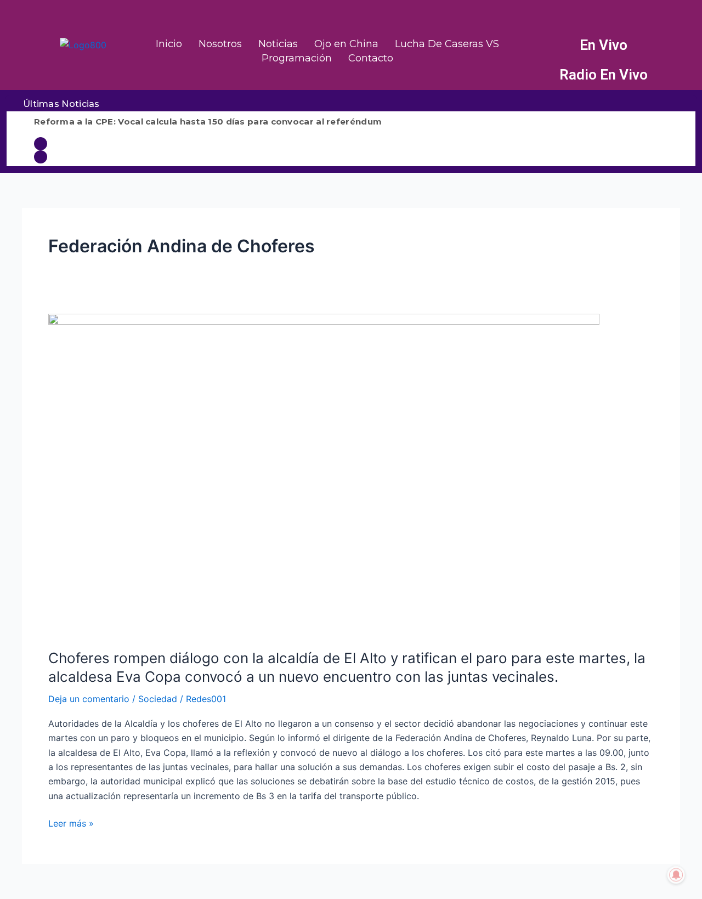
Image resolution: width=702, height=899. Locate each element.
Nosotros (220, 44)
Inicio (169, 44)
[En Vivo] (542, 45)
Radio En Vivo (603, 74)
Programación (297, 58)
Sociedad (157, 698)
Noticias (278, 44)
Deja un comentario (88, 698)
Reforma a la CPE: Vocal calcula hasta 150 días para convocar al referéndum (208, 121)
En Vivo (603, 45)
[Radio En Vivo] (542, 75)
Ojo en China (346, 44)
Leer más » (71, 822)
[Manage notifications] (676, 875)
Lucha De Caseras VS (447, 44)
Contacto (370, 58)
